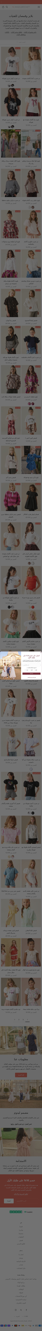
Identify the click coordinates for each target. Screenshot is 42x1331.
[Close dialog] (41, 652)
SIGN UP (31, 673)
